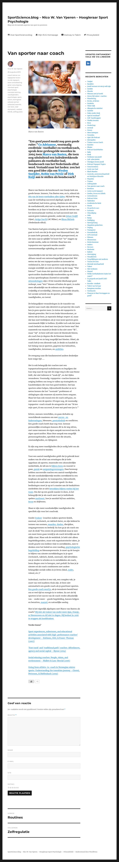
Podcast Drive (92, 198)
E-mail (11, 761)
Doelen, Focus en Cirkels (96, 193)
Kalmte (90, 252)
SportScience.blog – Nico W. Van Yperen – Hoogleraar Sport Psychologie (34, 852)
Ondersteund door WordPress (86, 852)
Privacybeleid (68, 852)
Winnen (90, 237)
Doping (90, 228)
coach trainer (13, 75)
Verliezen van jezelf (94, 157)
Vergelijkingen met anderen (97, 259)
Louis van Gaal (92, 169)
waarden (52, 524)
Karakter (90, 84)
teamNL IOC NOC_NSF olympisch (14, 107)
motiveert (40, 498)
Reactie (12, 715)
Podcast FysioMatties (95, 150)
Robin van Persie (52, 173)
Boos (89, 123)
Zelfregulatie (92, 184)
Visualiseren (91, 257)
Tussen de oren (93, 262)
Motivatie (90, 249)
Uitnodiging (91, 213)
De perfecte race (93, 208)
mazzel (44, 602)
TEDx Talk (91, 106)
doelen (60, 524)
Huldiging (91, 220)
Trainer (90, 181)
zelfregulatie (18, 112)
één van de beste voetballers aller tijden (46, 196)
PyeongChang (92, 223)
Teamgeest (91, 230)
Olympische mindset (94, 108)
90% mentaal (92, 235)
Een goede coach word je (39, 589)
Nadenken (91, 201)
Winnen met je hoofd (95, 94)
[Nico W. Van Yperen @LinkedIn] (88, 63)
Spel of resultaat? (93, 116)
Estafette (90, 103)
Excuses (90, 247)
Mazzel (90, 271)
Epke (89, 152)
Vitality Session (93, 120)
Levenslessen (92, 196)
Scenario (90, 211)
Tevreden (90, 135)
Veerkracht (91, 291)
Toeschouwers (92, 167)
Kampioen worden (94, 288)
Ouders (90, 245)
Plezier (89, 147)
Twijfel (89, 82)
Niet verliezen (92, 269)
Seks (89, 215)
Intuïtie (90, 89)
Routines (90, 189)
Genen (89, 130)
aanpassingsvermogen (53, 469)
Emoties (90, 145)
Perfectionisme (93, 242)
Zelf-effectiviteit (93, 159)
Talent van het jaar (94, 286)
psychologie (12, 97)
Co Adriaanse (47, 144)
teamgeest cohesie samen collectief (14, 102)
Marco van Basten (54, 154)
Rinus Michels (67, 219)
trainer (38, 518)
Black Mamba (92, 172)
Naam (10, 750)
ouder (70, 570)
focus (30, 501)
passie (37, 469)
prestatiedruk (59, 420)
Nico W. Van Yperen (15, 69)
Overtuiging (91, 254)
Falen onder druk (93, 113)
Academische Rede (94, 203)
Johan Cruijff (72, 216)
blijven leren (57, 466)
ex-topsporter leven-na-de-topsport (14, 77)
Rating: (11, 784)
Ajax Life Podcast (93, 138)
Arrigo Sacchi (41, 219)
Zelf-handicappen (94, 118)
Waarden (90, 179)
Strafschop (91, 125)
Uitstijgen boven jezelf (95, 162)
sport (19, 97)
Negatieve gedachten (95, 225)
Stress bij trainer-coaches (97, 96)
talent (10, 99)
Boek (89, 155)
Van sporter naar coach (95, 186)
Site (9, 773)
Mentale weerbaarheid (95, 264)
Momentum (91, 240)
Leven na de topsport (95, 191)
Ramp (89, 218)
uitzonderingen (35, 281)
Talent (89, 267)
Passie (89, 206)
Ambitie (90, 111)
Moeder (90, 91)
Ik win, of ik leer (93, 101)
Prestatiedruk (92, 232)
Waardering (91, 99)
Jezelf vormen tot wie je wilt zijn (99, 86)
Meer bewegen (92, 133)
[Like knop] (31, 681)
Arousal (90, 128)
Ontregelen (91, 140)
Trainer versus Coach (95, 142)
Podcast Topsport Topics (96, 164)
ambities (59, 349)
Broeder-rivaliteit (93, 284)
